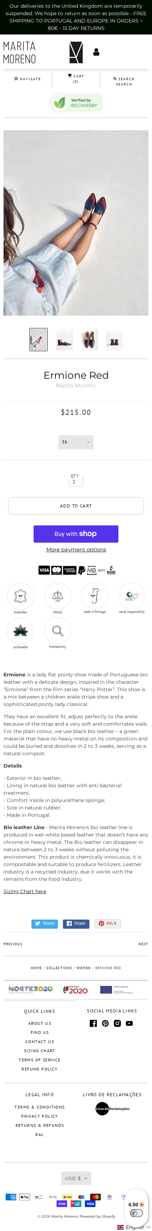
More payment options (76, 549)
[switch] (136, 1213)
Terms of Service (39, 1059)
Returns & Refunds (40, 1125)
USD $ (73, 1178)
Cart (78, 79)
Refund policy (40, 1069)
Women (84, 968)
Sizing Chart (39, 1050)
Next (143, 944)
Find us (40, 1032)
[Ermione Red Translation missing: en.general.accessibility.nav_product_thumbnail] (38, 339)
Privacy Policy (39, 1116)
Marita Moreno (76, 385)
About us (39, 1023)
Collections (59, 968)
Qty (75, 475)
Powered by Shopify (97, 1216)
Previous (13, 944)
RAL (39, 1134)
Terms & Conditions (39, 1107)
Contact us (39, 1041)
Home (36, 968)
